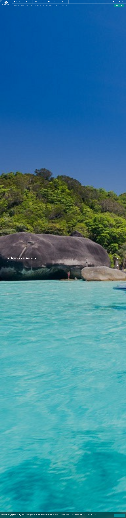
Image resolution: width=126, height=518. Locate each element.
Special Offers (48, 5)
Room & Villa (21, 5)
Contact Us (65, 5)
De (64, 2)
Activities (55, 5)
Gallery (59, 5)
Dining (26, 5)
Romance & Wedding (34, 5)
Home (15, 5)
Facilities (42, 5)
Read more (31, 515)
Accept (119, 515)
